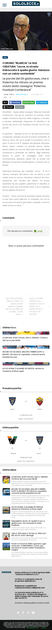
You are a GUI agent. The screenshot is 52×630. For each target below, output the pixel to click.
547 (6, 366)
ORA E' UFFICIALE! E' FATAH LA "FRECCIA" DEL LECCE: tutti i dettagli (28, 534)
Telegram (43, 102)
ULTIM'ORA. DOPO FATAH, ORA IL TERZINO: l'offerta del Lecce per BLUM (29, 478)
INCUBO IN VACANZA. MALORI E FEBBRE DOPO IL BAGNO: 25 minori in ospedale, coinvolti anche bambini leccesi (24, 354)
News (5, 57)
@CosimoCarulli (23, 94)
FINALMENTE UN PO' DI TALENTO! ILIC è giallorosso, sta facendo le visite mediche (28, 523)
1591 (7, 335)
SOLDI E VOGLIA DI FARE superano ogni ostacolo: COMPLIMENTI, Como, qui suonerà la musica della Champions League (28, 546)
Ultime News (9, 469)
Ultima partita (10, 427)
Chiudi (43, 627)
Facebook (16, 102)
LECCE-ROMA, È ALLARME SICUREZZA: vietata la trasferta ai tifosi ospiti (23, 369)
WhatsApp (29, 102)
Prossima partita (12, 388)
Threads (9, 107)
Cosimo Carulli (9, 94)
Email (21, 107)
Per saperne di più (32, 627)
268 (6, 349)
